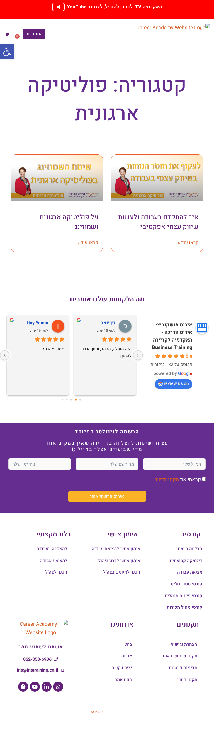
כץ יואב (108, 323)
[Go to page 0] (80, 399)
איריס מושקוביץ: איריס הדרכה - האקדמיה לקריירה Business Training (172, 336)
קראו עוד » (188, 242)
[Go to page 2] (71, 399)
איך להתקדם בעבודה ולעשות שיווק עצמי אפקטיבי (158, 222)
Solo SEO (97, 711)
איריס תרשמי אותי (107, 496)
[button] (7, 34)
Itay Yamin (37, 323)
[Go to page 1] (76, 400)
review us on (176, 383)
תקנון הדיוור (167, 479)
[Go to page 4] (62, 399)
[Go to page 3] (66, 399)
